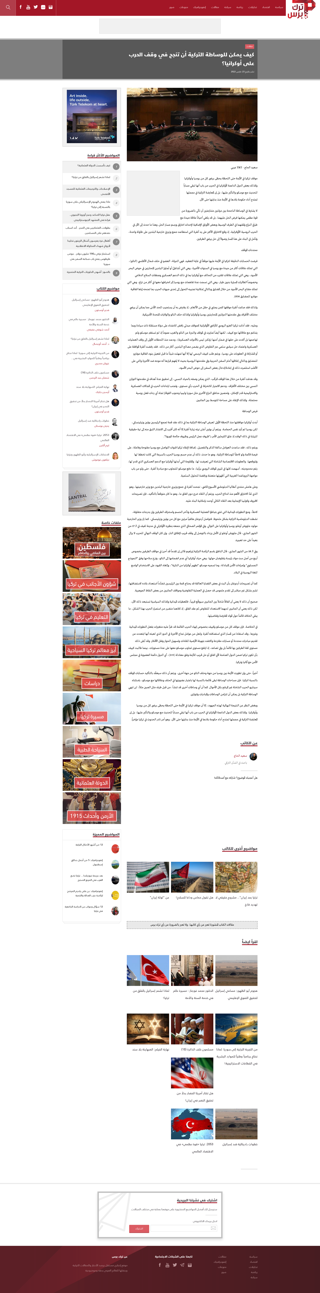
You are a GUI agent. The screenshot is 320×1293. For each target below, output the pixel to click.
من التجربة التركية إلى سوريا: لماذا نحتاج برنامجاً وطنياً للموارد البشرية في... (87, 355)
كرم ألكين (104, 445)
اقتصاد (266, 6)
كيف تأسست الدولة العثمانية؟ (94, 165)
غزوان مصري (102, 363)
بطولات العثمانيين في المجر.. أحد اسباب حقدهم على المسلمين (88, 230)
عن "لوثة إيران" (159, 897)
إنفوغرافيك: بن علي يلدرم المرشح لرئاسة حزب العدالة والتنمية (85, 893)
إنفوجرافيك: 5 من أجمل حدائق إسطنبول (87, 862)
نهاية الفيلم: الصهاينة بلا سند (150, 1049)
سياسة (279, 6)
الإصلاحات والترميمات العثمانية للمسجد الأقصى (88, 191)
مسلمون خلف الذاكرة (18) (197, 1049)
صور (171, 6)
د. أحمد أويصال (101, 343)
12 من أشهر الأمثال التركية (89, 844)
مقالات (215, 6)
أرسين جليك (102, 391)
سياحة (227, 6)
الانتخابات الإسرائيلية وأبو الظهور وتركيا (88, 454)
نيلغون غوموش (100, 459)
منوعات (184, 6)
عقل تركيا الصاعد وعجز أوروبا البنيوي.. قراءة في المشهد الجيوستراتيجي (89, 217)
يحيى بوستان (101, 425)
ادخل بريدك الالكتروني (205, 1221)
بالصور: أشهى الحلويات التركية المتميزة (88, 271)
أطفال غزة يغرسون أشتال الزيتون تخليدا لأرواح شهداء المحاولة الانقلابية (88, 243)
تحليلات (252, 6)
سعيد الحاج (240, 756)
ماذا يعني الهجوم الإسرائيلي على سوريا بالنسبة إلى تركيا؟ (88, 204)
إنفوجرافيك (199, 6)
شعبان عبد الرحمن (99, 377)
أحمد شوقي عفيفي (98, 329)
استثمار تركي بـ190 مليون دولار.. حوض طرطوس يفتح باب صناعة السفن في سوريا (89, 258)
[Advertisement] (153, 192)
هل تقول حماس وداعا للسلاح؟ (194, 897)
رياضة (239, 6)
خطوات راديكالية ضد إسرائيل (240, 1144)
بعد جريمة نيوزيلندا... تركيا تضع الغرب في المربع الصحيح (87, 877)
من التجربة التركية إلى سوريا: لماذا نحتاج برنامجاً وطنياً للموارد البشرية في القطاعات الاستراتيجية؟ (237, 1056)
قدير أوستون (102, 309)
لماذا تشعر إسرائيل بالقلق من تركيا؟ (91, 176)
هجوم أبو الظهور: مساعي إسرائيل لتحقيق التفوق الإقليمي (90, 302)
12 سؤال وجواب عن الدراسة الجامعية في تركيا (84, 908)
